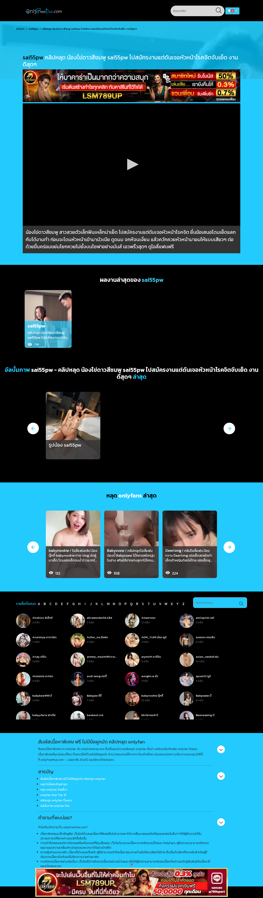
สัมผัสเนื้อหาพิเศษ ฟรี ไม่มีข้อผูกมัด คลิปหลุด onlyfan (73, 778)
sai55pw (33, 29)
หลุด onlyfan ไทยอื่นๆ (53, 789)
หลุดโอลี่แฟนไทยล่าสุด (54, 784)
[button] (232, 10)
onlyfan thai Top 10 (53, 795)
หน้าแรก (20, 29)
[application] (131, 164)
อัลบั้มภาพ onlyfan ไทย (55, 805)
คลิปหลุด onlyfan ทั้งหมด (56, 800)
